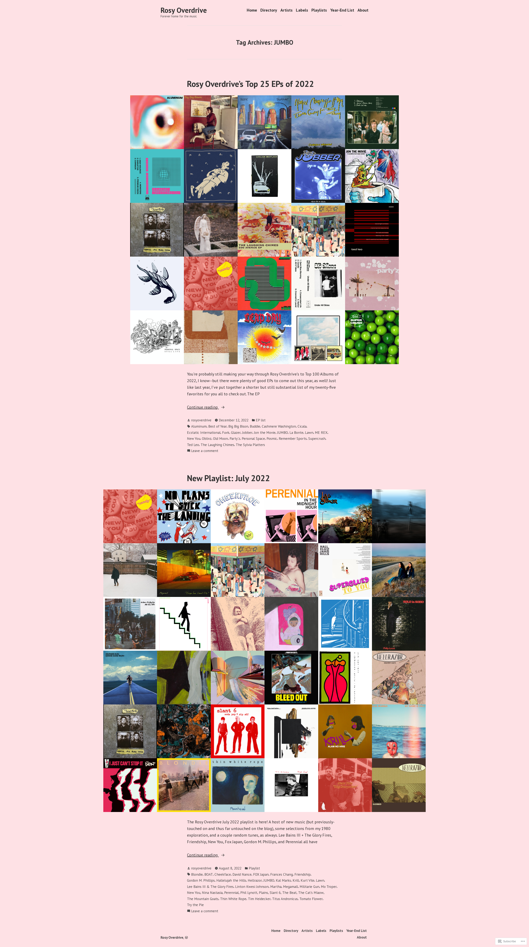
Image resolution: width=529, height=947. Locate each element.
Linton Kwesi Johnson (252, 886)
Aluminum (199, 426)
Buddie (255, 426)
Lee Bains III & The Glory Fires (210, 886)
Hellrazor (255, 880)
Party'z (235, 438)
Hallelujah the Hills (231, 880)
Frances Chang (281, 874)
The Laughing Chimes (217, 444)
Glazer (236, 432)
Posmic (272, 438)
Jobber (247, 432)
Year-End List (342, 10)
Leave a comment (204, 451)
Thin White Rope (233, 898)
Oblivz (206, 438)
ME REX (321, 432)
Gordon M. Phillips (201, 880)
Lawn (309, 432)
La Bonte (296, 432)
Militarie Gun (309, 886)
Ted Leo (193, 444)
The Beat (289, 892)
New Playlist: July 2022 (228, 478)
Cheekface (222, 874)
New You (193, 438)
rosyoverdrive (201, 420)
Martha (275, 886)
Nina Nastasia (212, 892)
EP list (261, 420)
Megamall (290, 886)
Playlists (319, 10)
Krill (296, 880)
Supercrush (316, 438)
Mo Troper (329, 886)
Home (252, 10)
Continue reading (203, 407)
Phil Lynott (248, 892)
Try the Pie (195, 904)
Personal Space (253, 438)
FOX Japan (261, 874)
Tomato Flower (311, 898)
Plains (263, 892)
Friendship (302, 874)
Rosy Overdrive (184, 10)
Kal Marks (283, 880)
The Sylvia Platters (250, 444)
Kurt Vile (307, 880)
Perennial (231, 892)
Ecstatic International (203, 432)
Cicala (302, 426)
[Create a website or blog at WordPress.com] (186, 937)
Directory (268, 10)
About (362, 10)
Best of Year (217, 426)
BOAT (208, 874)
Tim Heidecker (259, 898)
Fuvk (225, 432)
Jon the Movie (264, 432)
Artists (286, 10)
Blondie (197, 874)
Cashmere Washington (279, 426)
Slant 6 (275, 892)
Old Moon (220, 438)
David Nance (241, 874)
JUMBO (282, 432)
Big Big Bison (238, 426)
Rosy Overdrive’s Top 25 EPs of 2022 (250, 83)
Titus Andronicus (285, 898)
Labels (302, 10)
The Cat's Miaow (311, 892)
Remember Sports (293, 438)
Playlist (254, 868)
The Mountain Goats (202, 898)
